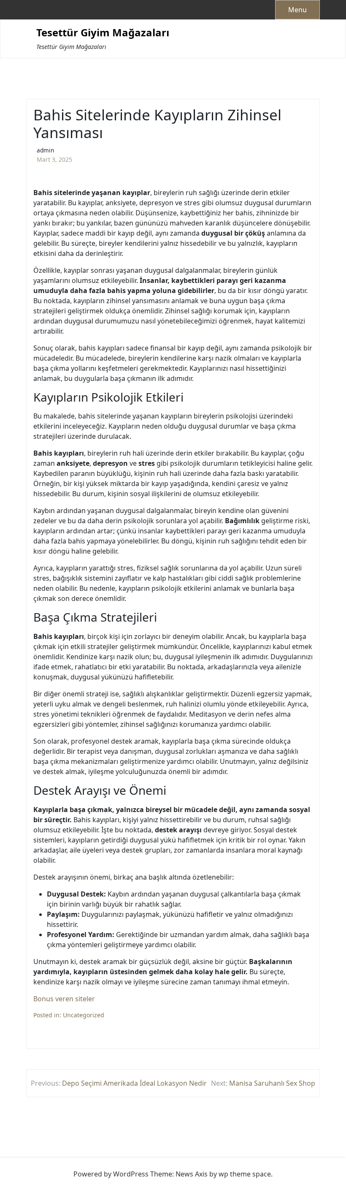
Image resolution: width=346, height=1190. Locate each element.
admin (45, 150)
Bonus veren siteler (64, 998)
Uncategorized (83, 1015)
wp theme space (245, 1174)
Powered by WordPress (111, 1174)
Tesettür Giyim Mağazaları (102, 33)
